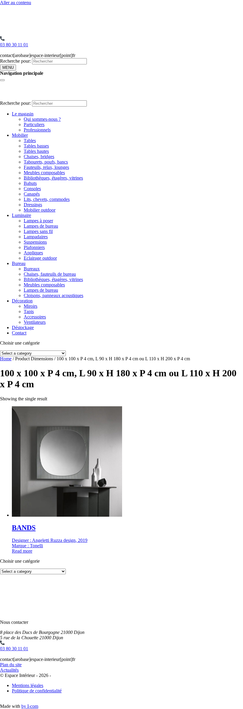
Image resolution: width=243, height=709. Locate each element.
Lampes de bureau (41, 226)
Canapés (32, 193)
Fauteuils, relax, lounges (46, 167)
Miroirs (30, 306)
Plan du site (11, 664)
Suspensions (35, 242)
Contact (19, 332)
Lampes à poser (38, 220)
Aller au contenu (15, 2)
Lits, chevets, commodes (47, 199)
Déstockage (23, 327)
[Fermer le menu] (2, 80)
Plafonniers (34, 247)
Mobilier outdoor (39, 209)
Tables (30, 140)
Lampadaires (36, 236)
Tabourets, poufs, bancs (46, 161)
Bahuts (30, 183)
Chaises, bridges (39, 156)
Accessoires (35, 316)
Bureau (18, 263)
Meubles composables (44, 172)
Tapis (29, 311)
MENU (8, 67)
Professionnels (37, 129)
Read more (22, 550)
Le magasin (22, 113)
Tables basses (36, 145)
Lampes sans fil (38, 231)
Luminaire (21, 215)
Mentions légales (27, 685)
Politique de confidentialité (37, 690)
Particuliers (34, 124)
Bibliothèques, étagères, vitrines (53, 177)
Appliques (33, 252)
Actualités (9, 669)
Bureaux (32, 268)
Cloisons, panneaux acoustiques (53, 295)
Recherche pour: (15, 61)
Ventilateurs (35, 322)
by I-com (29, 706)
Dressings (33, 204)
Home (6, 358)
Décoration (22, 300)
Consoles (32, 188)
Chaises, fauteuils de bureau (50, 274)
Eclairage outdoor (40, 258)
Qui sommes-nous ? (42, 119)
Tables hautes (36, 151)
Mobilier (20, 135)
